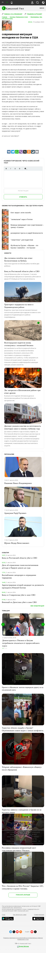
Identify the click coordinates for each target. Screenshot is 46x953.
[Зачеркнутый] (19, 169)
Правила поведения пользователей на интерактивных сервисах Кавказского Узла (23, 938)
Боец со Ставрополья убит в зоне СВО (18, 595)
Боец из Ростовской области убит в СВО (21, 271)
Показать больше (23, 895)
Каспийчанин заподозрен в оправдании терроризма (19, 576)
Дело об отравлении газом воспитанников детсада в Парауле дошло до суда (20, 566)
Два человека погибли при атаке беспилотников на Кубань (18, 259)
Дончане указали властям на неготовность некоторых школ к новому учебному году (22, 427)
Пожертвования (39, 914)
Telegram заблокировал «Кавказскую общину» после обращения (22, 768)
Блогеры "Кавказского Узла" (19, 17)
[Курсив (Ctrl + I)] (10, 169)
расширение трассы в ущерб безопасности (27, 233)
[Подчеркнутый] (15, 169)
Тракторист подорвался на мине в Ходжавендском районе (18, 305)
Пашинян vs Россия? (34, 14)
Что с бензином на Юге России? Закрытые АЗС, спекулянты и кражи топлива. (23, 887)
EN (7, 2)
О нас (3, 914)
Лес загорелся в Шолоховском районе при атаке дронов (22, 391)
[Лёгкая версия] (12, 3)
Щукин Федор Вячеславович (16, 543)
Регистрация (23, 191)
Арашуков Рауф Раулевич (15, 513)
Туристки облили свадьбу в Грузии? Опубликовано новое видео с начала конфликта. (23, 729)
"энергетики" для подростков (22, 240)
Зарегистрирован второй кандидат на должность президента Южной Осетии (23, 586)
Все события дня (37, 606)
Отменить (23, 197)
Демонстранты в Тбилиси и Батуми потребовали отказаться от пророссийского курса (21, 643)
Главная (4, 17)
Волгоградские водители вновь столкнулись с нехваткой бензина (18, 344)
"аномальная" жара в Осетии (22, 219)
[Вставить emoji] (25, 169)
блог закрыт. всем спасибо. (21, 212)
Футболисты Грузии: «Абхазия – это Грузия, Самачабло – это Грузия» (24, 246)
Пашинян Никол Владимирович (18, 483)
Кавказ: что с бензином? (13, 14)
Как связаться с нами (19, 914)
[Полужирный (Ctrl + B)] (6, 169)
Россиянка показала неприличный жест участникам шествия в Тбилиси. (19, 849)
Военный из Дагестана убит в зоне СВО (19, 602)
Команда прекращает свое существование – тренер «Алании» (27, 226)
